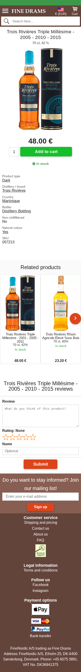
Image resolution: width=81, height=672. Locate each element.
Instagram (40, 591)
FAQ (40, 540)
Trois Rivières (14, 190)
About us (41, 534)
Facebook (41, 585)
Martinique (11, 200)
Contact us (40, 528)
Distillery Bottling (16, 211)
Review (8, 401)
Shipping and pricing (40, 522)
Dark (6, 180)
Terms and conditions (41, 570)
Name (7, 444)
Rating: (13, 431)
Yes (5, 232)
